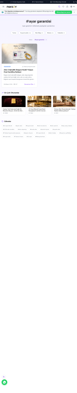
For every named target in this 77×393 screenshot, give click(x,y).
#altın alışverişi (22, 129)
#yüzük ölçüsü (44, 129)
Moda (50, 33)
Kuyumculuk (25, 33)
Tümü (14, 33)
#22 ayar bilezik (7, 125)
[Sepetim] (67, 6)
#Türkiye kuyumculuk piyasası (11, 133)
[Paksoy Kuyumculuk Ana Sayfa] (12, 6)
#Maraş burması (40, 136)
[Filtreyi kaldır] (46, 39)
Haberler (61, 33)
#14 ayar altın (7, 136)
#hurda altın (33, 129)
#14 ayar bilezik (40, 133)
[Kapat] (74, 12)
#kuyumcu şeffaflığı (65, 133)
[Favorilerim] (63, 6)
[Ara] (59, 6)
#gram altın (19, 125)
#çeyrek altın (56, 129)
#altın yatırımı (54, 125)
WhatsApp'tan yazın (63, 12)
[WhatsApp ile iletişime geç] (4, 382)
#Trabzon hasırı (18, 136)
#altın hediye (52, 133)
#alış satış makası (66, 125)
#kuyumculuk (30, 125)
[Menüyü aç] (3, 6)
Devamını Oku (28, 84)
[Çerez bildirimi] (4, 377)
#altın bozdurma (42, 125)
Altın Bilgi (39, 33)
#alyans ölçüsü (28, 133)
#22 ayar (29, 136)
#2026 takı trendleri (8, 129)
